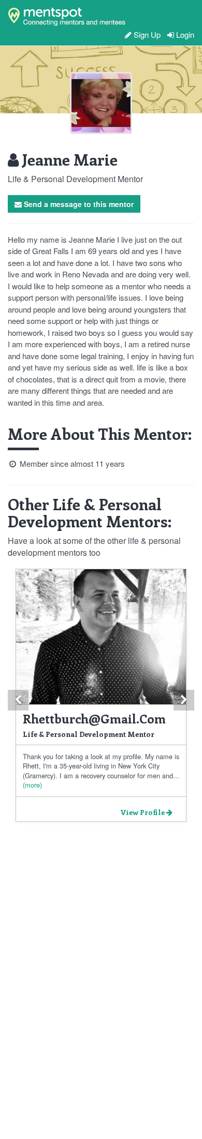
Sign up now (56, 56)
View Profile (143, 812)
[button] (18, 700)
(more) (32, 785)
